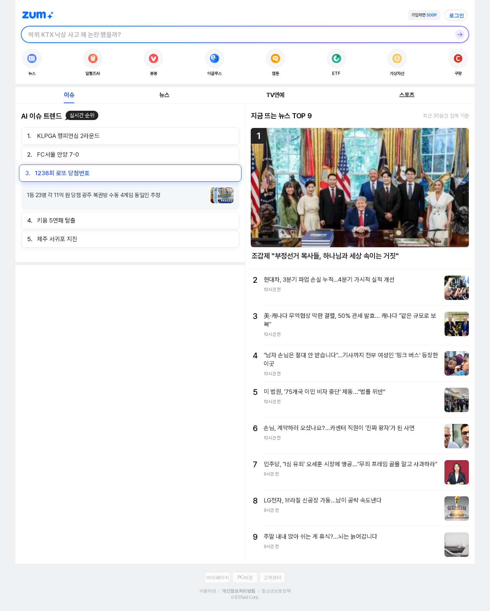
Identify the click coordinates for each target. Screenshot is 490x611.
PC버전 (245, 577)
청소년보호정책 (276, 590)
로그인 (456, 15)
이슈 (69, 95)
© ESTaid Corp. (245, 597)
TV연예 (275, 95)
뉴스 (164, 95)
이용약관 (207, 590)
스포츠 (407, 95)
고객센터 (272, 577)
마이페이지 (217, 577)
